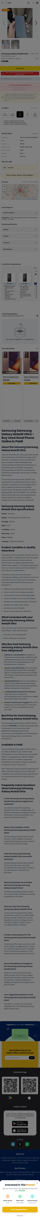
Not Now (20, 1216)
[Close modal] (37, 1183)
